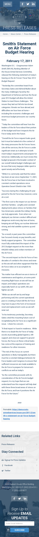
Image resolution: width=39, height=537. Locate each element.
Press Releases (19, 27)
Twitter (27, 4)
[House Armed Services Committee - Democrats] (19, 17)
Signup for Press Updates (15, 460)
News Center (16, 34)
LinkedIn (33, 4)
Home (5, 34)
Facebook (22, 4)
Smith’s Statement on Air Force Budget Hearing (19, 48)
